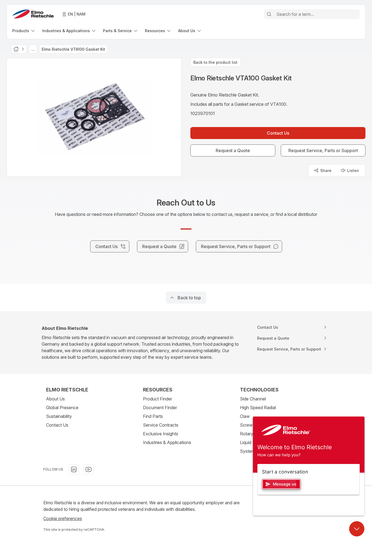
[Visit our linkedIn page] (74, 469)
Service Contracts (160, 425)
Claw (245, 416)
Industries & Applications (167, 442)
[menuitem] (24, 31)
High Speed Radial (258, 407)
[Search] (269, 14)
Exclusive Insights (160, 433)
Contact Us (57, 425)
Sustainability (59, 416)
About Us (55, 399)
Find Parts (153, 416)
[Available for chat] (356, 528)
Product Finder (157, 399)
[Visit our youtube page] (88, 469)
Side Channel (253, 399)
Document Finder (160, 407)
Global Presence (62, 407)
